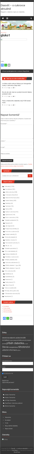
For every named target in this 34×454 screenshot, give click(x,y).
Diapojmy (8, 223)
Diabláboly (8, 274)
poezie (14, 340)
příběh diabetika (15, 343)
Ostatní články (9, 200)
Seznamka (12, 394)
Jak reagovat (8, 226)
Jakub (11, 87)
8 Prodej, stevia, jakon (10, 290)
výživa (18, 350)
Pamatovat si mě (8, 373)
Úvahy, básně (9, 282)
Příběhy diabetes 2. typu (11, 268)
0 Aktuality (7, 186)
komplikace (5, 340)
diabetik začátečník (16, 338)
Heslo (3, 367)
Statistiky (7, 203)
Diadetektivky (8, 276)
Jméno (3, 141)
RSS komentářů (7, 312)
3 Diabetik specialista (10, 248)
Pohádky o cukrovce (11, 257)
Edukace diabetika (10, 254)
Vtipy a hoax (8, 285)
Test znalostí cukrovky (11, 243)
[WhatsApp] (5, 65)
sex (25, 343)
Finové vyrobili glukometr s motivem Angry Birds (16, 71)
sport (27, 343)
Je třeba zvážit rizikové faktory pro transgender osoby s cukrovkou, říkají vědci (16, 84)
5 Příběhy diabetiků (9, 259)
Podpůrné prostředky (11, 228)
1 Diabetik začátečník (10, 220)
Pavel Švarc (8, 403)
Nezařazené (7, 296)
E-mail (3, 147)
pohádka (19, 340)
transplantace (13, 347)
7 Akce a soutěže (9, 288)
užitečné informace (9, 350)
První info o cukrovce (11, 231)
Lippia (11, 340)
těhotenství (24, 347)
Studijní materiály (10, 234)
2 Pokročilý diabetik (9, 237)
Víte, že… (7, 245)
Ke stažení (6, 306)
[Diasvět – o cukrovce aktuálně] (3, 18)
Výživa (7, 209)
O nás (6, 423)
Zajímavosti (8, 214)
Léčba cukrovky (9, 192)
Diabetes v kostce (10, 240)
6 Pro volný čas (8, 271)
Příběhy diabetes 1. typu (11, 265)
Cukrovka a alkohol (17, 403)
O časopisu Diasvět (10, 195)
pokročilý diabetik (26, 340)
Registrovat (5, 380)
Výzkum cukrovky (10, 212)
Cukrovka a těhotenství (11, 262)
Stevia (5, 347)
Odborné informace (10, 197)
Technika (7, 206)
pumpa (4, 343)
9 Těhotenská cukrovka (10, 293)
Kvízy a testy (6, 308)
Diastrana (8, 279)
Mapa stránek (8, 428)
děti (24, 338)
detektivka (5, 338)
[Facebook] (2, 65)
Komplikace (8, 189)
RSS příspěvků (7, 310)
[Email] (9, 65)
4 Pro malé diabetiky (9, 251)
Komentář (4, 123)
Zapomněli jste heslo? (8, 382)
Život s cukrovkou (10, 217)
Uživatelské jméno (7, 361)
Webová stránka (5, 153)
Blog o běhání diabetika (11, 426)
